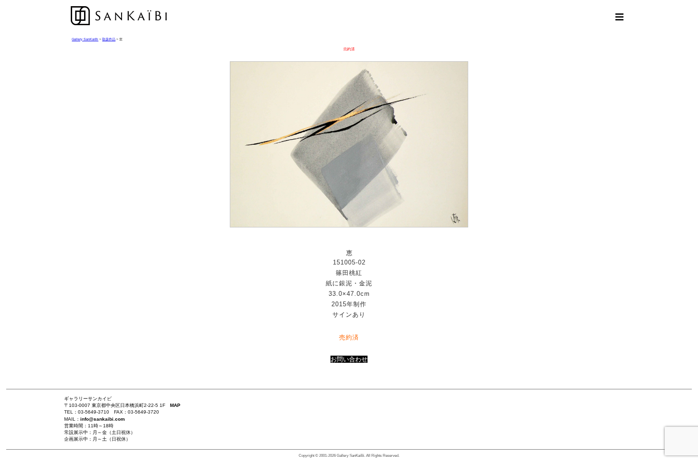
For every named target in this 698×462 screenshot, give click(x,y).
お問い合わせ (349, 359)
